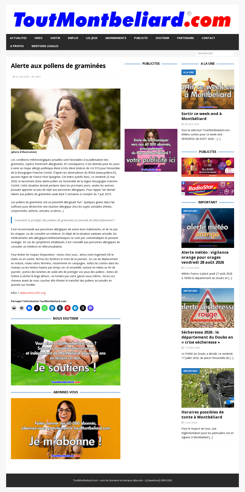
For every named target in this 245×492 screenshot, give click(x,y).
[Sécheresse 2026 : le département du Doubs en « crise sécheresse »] (207, 308)
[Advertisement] (157, 96)
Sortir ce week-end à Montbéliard (201, 116)
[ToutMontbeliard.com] (122, 31)
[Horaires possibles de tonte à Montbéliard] (207, 388)
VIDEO (38, 38)
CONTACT (208, 38)
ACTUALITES (18, 38)
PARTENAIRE (185, 38)
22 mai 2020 (22, 76)
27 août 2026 (192, 267)
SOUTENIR (162, 38)
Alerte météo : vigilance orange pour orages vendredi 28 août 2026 (205, 257)
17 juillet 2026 (192, 347)
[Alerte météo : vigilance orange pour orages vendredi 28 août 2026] (207, 228)
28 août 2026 (192, 124)
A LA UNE (208, 63)
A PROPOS (17, 46)
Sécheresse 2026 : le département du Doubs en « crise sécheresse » (207, 337)
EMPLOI (73, 38)
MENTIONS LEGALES (45, 46)
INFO (38, 76)
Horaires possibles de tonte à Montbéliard (202, 414)
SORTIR (55, 38)
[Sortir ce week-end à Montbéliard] (207, 89)
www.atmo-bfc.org (33, 293)
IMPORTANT (207, 202)
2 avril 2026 (191, 422)
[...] (218, 139)
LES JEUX (91, 38)
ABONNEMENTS (115, 38)
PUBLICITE (141, 38)
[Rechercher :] (215, 53)
